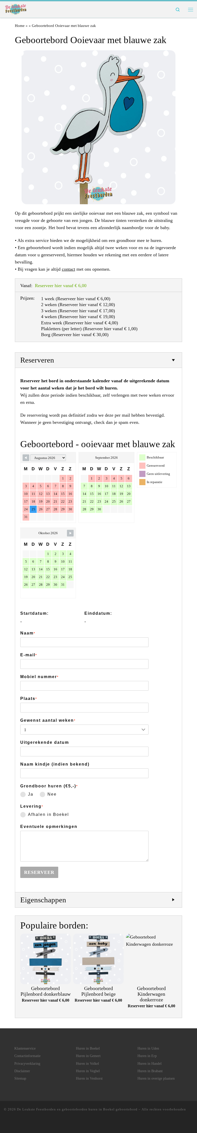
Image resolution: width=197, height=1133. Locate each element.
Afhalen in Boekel (48, 814)
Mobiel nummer (39, 677)
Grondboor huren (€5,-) (49, 786)
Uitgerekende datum (44, 742)
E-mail (28, 655)
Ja (30, 794)
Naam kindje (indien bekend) (55, 764)
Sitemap (20, 1078)
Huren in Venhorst (89, 1078)
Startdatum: (34, 613)
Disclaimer (22, 1071)
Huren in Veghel (88, 1071)
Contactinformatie (27, 1056)
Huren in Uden (148, 1048)
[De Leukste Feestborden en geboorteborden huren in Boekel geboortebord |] (15, 9)
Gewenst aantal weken (48, 720)
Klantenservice (25, 1048)
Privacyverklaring (27, 1064)
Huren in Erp (147, 1056)
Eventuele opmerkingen (48, 826)
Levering (31, 806)
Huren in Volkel (87, 1064)
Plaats (28, 698)
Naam (27, 633)
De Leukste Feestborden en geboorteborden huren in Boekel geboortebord (77, 1109)
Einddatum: (98, 613)
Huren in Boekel (88, 1048)
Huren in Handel (149, 1064)
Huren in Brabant (150, 1071)
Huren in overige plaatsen (156, 1078)
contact (68, 269)
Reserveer (39, 872)
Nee (52, 794)
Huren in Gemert (88, 1056)
